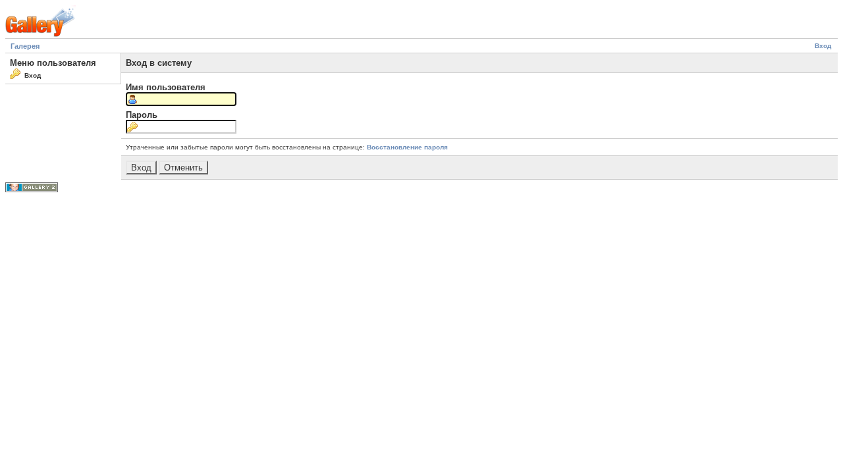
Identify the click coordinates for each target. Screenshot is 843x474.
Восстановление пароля (407, 147)
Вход (823, 45)
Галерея (25, 46)
